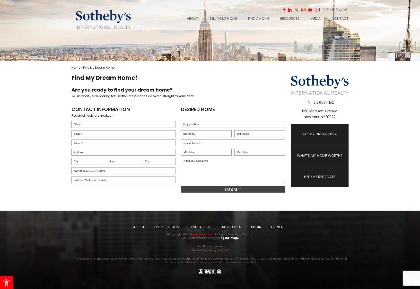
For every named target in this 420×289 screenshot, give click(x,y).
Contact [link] (340, 19)
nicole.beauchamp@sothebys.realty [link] (318, 9)
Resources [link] (289, 19)
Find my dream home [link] (319, 134)
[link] (6, 282)
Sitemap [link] (247, 234)
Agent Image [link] (230, 238)
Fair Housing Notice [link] (210, 246)
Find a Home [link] (258, 19)
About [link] (192, 19)
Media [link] (315, 19)
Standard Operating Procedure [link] (210, 250)
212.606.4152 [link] (336, 10)
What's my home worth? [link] (319, 155)
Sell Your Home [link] (223, 19)
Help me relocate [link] (319, 176)
